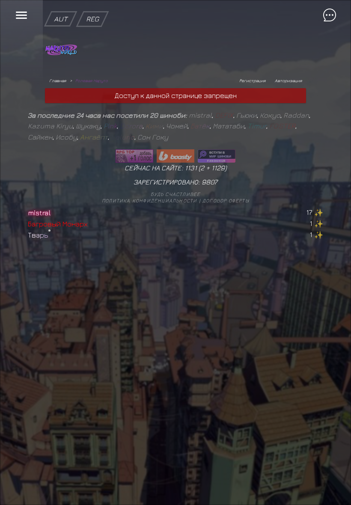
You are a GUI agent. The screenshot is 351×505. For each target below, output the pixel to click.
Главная (57, 80)
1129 (218, 167)
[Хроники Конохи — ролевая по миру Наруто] (216, 156)
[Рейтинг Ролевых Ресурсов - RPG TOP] (134, 156)
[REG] (92, 4)
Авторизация (288, 80)
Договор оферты (225, 200)
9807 (209, 182)
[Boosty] (175, 156)
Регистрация (252, 80)
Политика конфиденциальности (149, 200)
